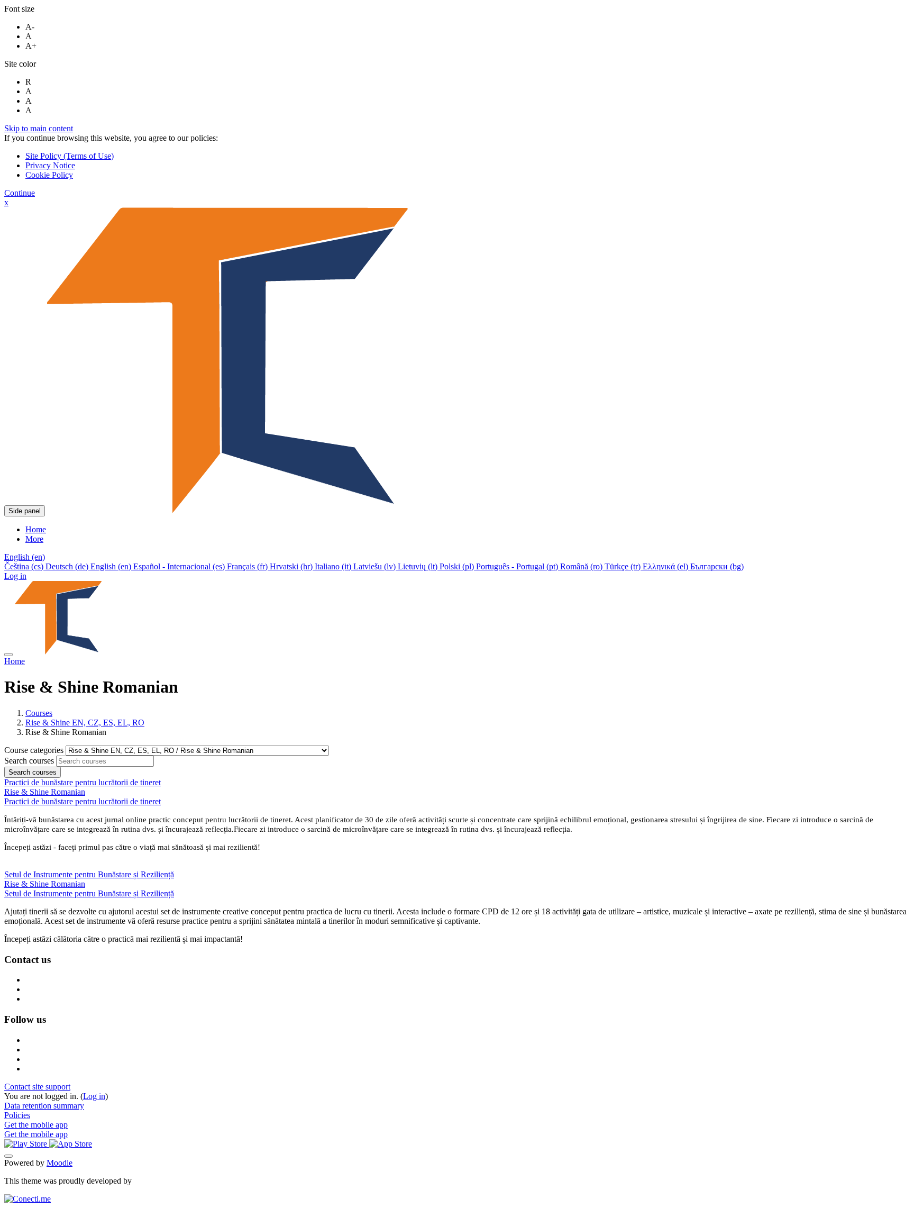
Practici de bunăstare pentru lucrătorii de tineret (82, 801)
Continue (19, 192)
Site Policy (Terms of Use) (69, 155)
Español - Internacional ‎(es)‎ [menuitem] (180, 566)
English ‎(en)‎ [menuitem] (111, 566)
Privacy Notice (50, 165)
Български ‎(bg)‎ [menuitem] (717, 566)
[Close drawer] (8, 654)
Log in (15, 575)
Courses (38, 713)
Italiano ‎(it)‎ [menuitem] (334, 566)
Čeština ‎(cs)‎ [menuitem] (24, 566)
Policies (17, 1115)
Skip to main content (38, 128)
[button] (24, 556)
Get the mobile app (36, 1124)
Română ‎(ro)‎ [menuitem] (582, 566)
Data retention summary (44, 1105)
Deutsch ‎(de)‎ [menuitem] (67, 566)
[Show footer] (8, 1156)
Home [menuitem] (35, 529)
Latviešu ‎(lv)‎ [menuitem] (375, 566)
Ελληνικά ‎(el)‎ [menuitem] (666, 566)
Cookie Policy (49, 174)
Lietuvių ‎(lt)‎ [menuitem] (419, 566)
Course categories (35, 750)
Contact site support (37, 1086)
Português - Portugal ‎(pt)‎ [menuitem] (518, 566)
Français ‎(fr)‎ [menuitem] (248, 566)
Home (14, 661)
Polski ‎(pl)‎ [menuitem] (458, 566)
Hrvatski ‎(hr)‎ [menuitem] (292, 566)
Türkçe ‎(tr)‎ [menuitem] (624, 566)
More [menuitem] (34, 538)
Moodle (59, 1162)
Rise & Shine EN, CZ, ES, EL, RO (84, 722)
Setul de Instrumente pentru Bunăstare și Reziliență (89, 893)
